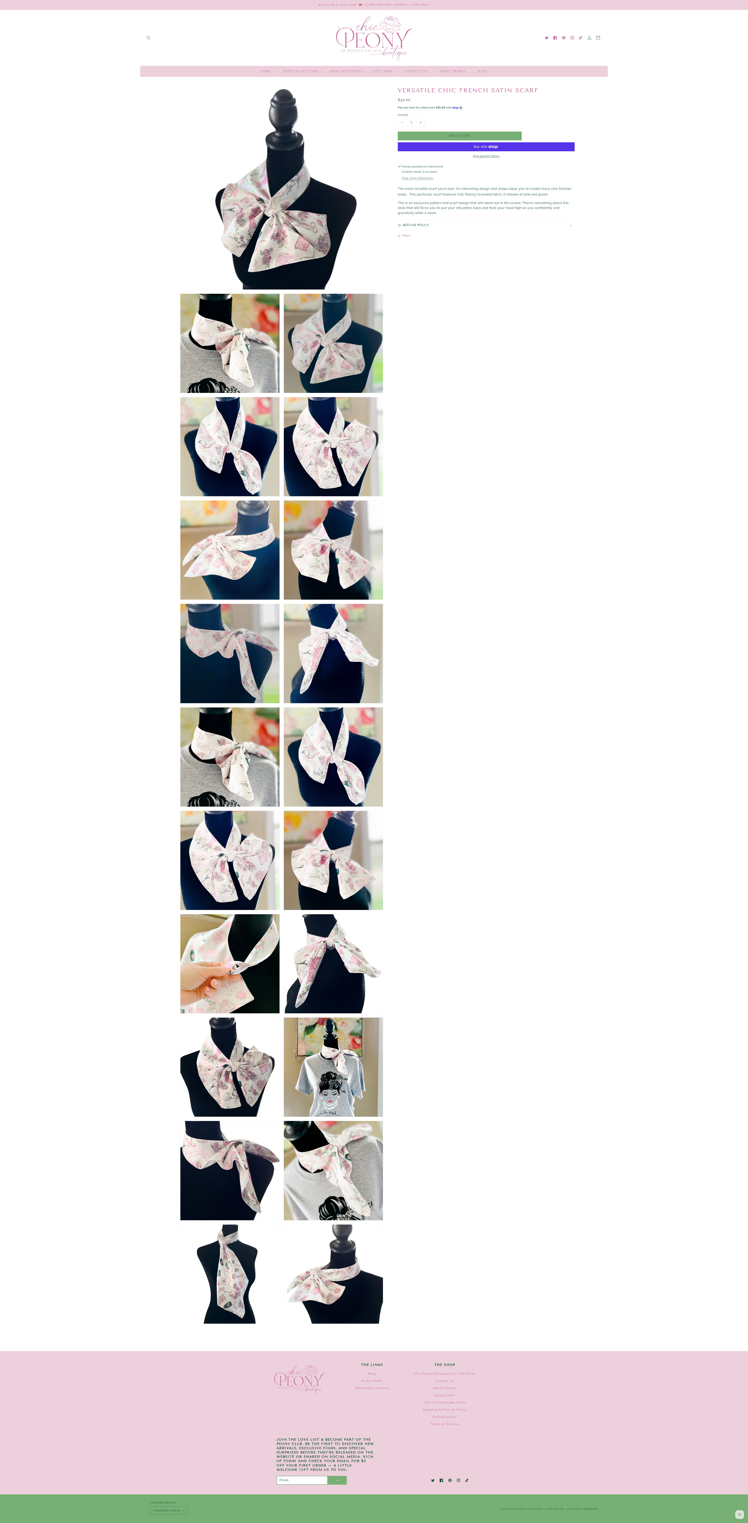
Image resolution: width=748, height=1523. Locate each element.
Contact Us (444, 1381)
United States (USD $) (166, 1510)
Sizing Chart (445, 1395)
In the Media (372, 1381)
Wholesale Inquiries (372, 1388)
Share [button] (406, 235)
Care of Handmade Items (444, 1402)
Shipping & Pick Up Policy (445, 1409)
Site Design (555, 1509)
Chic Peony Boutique (527, 1509)
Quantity (403, 114)
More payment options (486, 156)
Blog (372, 1373)
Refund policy (445, 1417)
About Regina (444, 1388)
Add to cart (459, 135)
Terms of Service (444, 1424)
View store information (417, 178)
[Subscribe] (337, 1480)
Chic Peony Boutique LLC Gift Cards (444, 1373)
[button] (148, 37)
